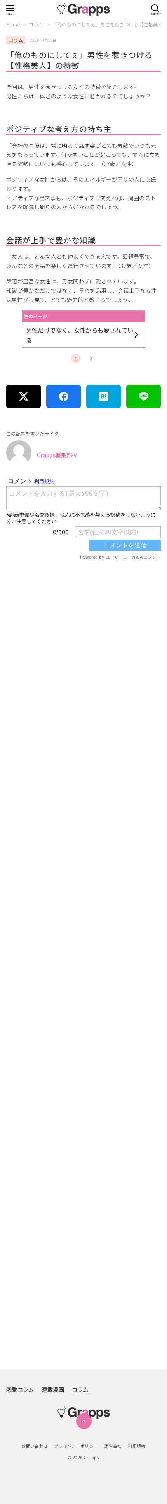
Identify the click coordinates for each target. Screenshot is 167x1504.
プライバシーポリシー (76, 1446)
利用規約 (136, 1446)
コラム (36, 24)
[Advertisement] (83, 913)
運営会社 (113, 1446)
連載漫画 (53, 1389)
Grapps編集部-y (57, 455)
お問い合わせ (34, 1446)
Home (13, 24)
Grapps (91, 1457)
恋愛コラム (20, 1389)
